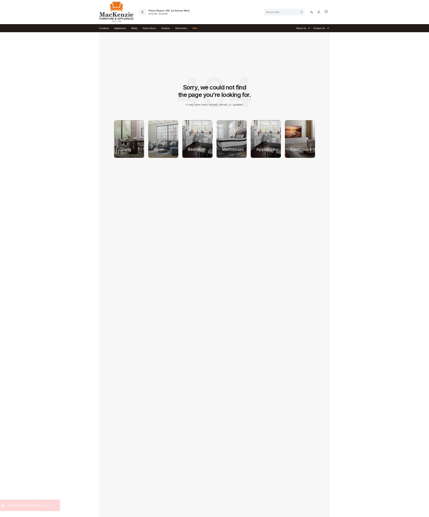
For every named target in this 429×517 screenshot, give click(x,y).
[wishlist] (326, 12)
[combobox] (284, 12)
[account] (318, 12)
